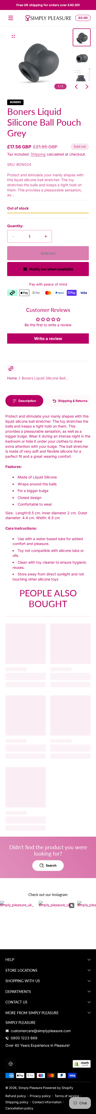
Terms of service (67, 1096)
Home (12, 378)
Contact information (46, 1102)
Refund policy (15, 1096)
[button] (82, 18)
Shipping (38, 154)
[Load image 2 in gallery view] (82, 57)
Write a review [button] (48, 338)
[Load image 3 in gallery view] (82, 77)
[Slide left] (76, 86)
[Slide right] (87, 86)
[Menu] (10, 18)
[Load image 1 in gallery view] (82, 37)
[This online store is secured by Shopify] (82, 1064)
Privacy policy (40, 1096)
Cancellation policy (19, 1108)
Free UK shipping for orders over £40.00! (48, 5)
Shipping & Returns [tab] (73, 401)
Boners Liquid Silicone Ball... (45, 378)
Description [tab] (27, 401)
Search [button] (51, 865)
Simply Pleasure (30, 1088)
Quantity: (15, 226)
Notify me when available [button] (51, 269)
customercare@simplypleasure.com (41, 1031)
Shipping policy (16, 1102)
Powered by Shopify (58, 1088)
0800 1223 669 (24, 1038)
